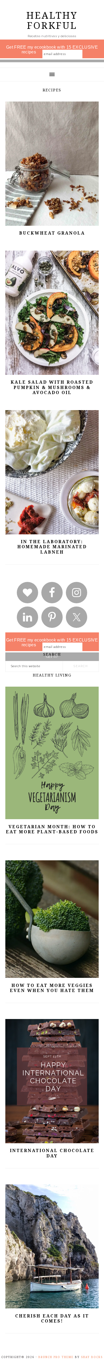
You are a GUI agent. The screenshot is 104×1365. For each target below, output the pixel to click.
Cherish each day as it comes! (52, 1318)
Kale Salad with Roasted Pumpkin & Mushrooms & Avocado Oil (52, 387)
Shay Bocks (92, 1357)
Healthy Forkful (52, 20)
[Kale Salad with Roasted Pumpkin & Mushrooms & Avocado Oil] (52, 373)
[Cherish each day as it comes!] (52, 1306)
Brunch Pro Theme (56, 1357)
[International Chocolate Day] (52, 1141)
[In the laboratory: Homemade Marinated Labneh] (52, 532)
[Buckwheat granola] (52, 223)
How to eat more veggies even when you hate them (52, 988)
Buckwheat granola (52, 233)
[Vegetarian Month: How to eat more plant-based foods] (52, 817)
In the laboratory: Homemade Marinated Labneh (52, 546)
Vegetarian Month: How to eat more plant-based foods (52, 829)
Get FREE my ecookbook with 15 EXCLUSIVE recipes (52, 49)
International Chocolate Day (52, 1153)
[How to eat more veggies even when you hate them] (52, 976)
